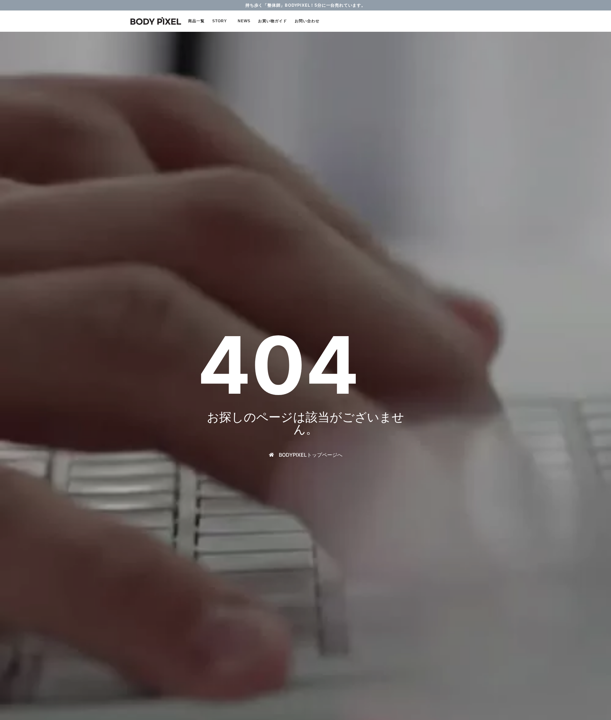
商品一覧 (196, 21)
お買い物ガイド (272, 21)
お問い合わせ (307, 21)
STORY (219, 21)
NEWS (244, 21)
